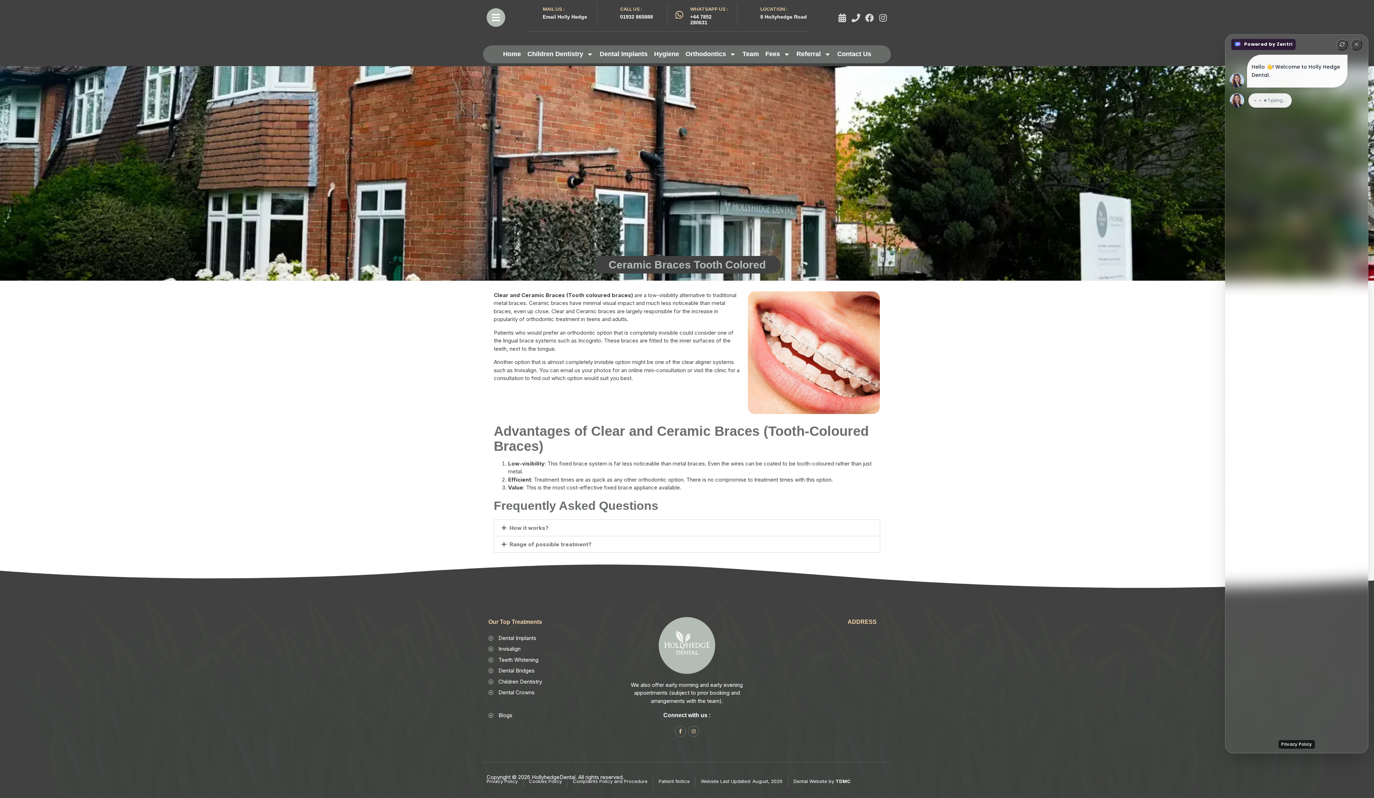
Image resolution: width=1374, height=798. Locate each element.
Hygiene (666, 54)
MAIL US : (554, 9)
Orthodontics (706, 54)
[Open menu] (496, 17)
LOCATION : (774, 9)
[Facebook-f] (680, 731)
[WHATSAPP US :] (679, 14)
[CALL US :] (609, 11)
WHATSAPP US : (709, 9)
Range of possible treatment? (550, 544)
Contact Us (854, 54)
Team (750, 54)
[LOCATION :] (749, 11)
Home (512, 54)
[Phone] (856, 18)
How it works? (529, 527)
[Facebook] (869, 18)
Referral (808, 54)
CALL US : (631, 9)
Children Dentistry (555, 54)
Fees (772, 54)
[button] (687, 528)
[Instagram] (883, 18)
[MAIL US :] (531, 11)
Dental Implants (624, 54)
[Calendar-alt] (842, 18)
